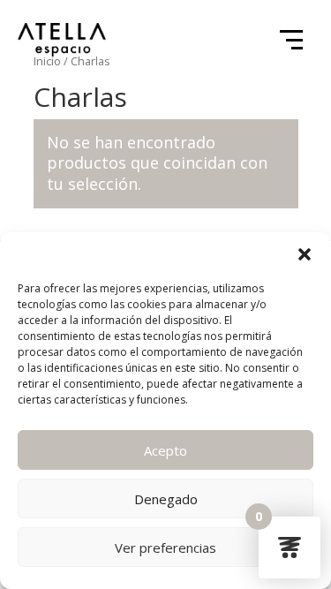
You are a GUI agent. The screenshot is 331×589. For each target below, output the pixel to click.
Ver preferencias (165, 547)
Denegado (166, 499)
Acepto (165, 450)
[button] (304, 254)
